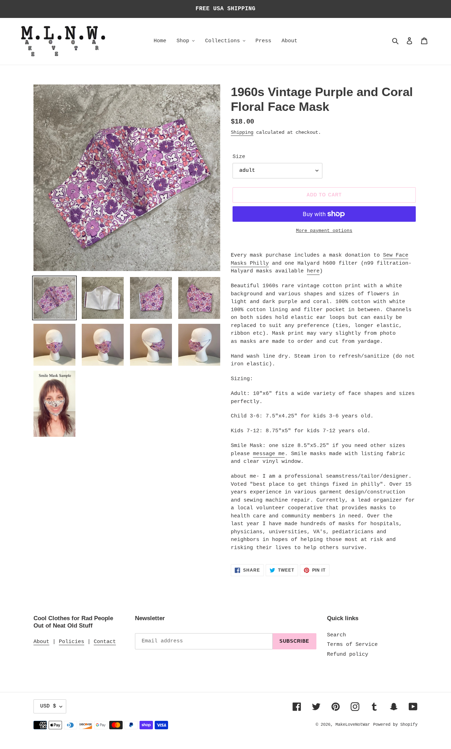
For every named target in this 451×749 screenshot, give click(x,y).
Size (239, 157)
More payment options (324, 230)
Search (336, 635)
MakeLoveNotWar (352, 724)
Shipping (242, 132)
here (313, 271)
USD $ (48, 706)
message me (269, 454)
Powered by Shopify (395, 724)
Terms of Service (352, 645)
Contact (105, 642)
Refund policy (347, 654)
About (41, 642)
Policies (71, 642)
